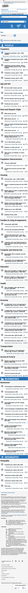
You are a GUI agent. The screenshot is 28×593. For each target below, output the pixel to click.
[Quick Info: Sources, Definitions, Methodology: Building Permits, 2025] (2, 214)
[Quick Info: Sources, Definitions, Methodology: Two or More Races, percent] (2, 141)
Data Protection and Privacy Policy (8, 568)
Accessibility (4, 570)
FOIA (2, 572)
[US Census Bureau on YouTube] (22, 561)
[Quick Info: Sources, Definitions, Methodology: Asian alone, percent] (2, 130)
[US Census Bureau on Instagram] (2, 562)
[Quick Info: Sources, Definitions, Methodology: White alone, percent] (2, 113)
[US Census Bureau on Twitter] (16, 561)
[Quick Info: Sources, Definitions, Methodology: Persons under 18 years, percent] (2, 93)
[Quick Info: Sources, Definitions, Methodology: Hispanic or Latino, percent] (2, 147)
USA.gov (3, 579)
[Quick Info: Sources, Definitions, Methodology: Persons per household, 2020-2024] (2, 229)
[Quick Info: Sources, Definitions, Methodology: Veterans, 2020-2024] (2, 163)
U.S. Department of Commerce (8, 577)
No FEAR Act (4, 575)
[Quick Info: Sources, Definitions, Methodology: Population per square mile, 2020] (2, 464)
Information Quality (5, 565)
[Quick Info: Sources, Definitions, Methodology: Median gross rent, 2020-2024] (2, 209)
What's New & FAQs (21, 9)
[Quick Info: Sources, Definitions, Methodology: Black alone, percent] (2, 118)
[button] (12, 26)
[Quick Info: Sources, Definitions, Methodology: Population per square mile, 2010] (2, 469)
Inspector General (5, 573)
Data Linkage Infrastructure (7, 566)
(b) (21, 147)
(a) (18, 119)
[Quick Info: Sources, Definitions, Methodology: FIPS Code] (2, 486)
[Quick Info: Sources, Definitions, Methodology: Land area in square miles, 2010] (2, 480)
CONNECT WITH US (6, 561)
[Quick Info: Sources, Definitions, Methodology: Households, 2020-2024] (2, 224)
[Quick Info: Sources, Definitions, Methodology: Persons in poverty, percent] (2, 373)
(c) (17, 318)
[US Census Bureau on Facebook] (12, 561)
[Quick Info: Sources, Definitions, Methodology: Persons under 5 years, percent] (2, 87)
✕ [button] (26, 585)
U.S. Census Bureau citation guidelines (13, 515)
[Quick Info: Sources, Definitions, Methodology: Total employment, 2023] (2, 391)
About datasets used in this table (8, 492)
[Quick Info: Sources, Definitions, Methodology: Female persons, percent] (2, 103)
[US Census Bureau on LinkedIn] (19, 561)
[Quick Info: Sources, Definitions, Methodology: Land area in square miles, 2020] (2, 475)
